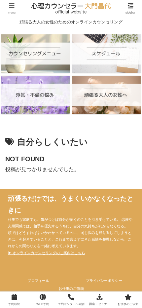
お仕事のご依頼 (71, 288)
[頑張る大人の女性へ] (106, 95)
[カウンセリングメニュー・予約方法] (35, 53)
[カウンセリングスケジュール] (106, 53)
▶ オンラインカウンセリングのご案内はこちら (46, 253)
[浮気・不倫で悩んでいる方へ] (35, 95)
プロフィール (38, 281)
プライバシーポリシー (104, 281)
